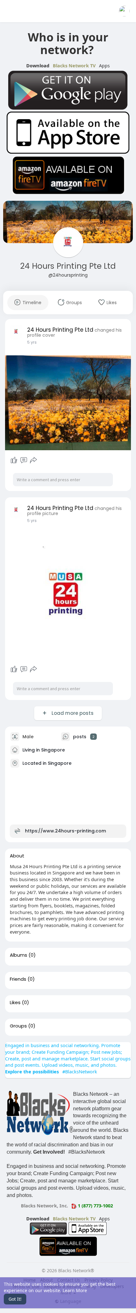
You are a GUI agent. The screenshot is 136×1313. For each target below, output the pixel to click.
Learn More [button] (75, 1290)
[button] (124, 11)
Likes (15, 1002)
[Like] (13, 460)
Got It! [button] (15, 1299)
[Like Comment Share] (23, 460)
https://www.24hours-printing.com (65, 830)
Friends (18, 979)
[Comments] (24, 460)
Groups (18, 1025)
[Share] (33, 460)
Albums (18, 955)
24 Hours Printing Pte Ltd (68, 266)
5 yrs (32, 342)
